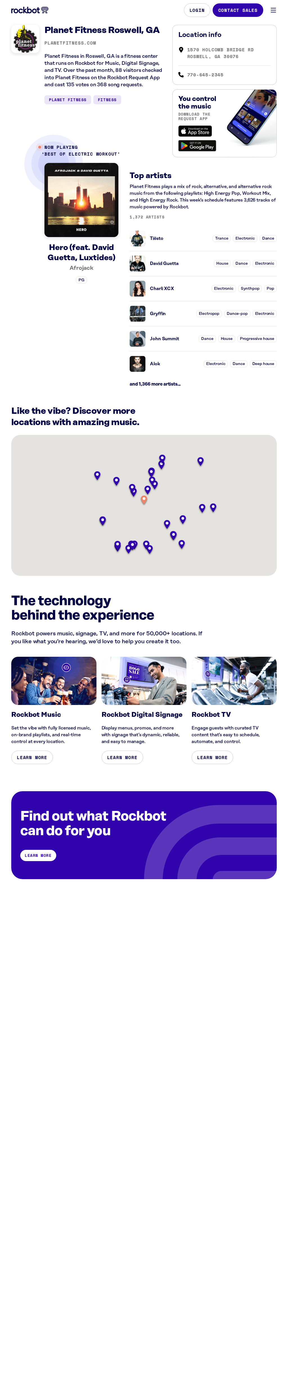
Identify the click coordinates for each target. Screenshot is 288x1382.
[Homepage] (30, 10)
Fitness (107, 100)
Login (197, 10)
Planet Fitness (68, 100)
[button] (144, 500)
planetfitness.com (70, 42)
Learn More (32, 757)
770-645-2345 (205, 74)
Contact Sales (238, 10)
